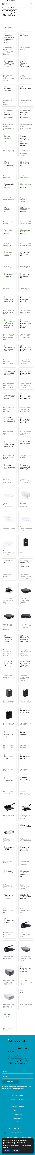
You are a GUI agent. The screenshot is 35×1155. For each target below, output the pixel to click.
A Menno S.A (17, 1111)
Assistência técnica (17, 1103)
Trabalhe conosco (17, 1106)
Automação (17, 1118)
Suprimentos (17, 1114)
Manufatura (17, 1122)
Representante (17, 1095)
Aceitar (7, 1150)
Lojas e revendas (17, 1099)
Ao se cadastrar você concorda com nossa (16, 1088)
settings (5, 1147)
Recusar (16, 1150)
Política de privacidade (15, 1089)
